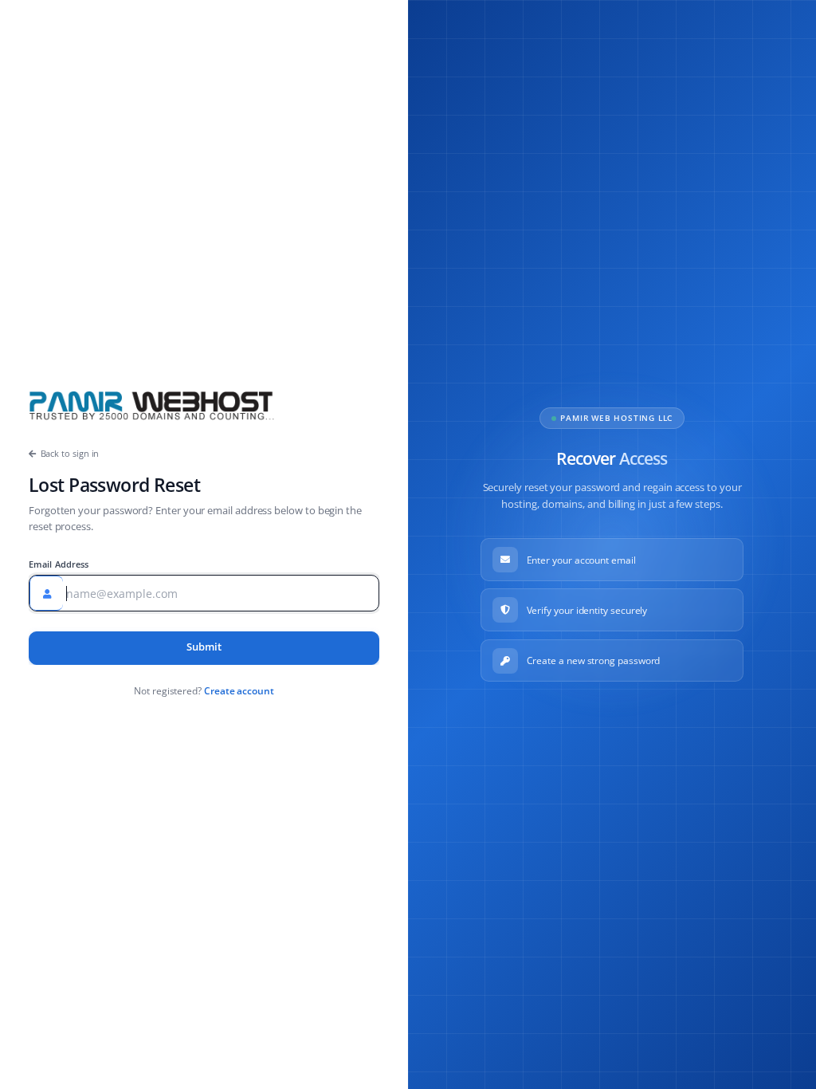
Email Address (59, 564)
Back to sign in (70, 453)
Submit (204, 647)
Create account (239, 691)
